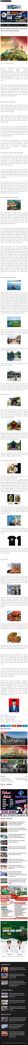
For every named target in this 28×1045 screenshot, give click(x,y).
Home (3, 25)
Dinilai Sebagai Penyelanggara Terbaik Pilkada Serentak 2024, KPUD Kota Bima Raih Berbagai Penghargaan (17, 1034)
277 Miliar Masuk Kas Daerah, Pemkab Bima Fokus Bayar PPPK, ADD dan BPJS (17, 975)
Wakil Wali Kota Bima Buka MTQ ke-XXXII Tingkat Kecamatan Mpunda (17, 847)
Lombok (7, 34)
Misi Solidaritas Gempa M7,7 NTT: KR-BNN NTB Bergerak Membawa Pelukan (17, 1008)
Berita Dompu (16, 33)
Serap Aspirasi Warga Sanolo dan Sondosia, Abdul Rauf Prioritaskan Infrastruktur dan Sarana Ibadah (17, 1019)
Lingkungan (3, 34)
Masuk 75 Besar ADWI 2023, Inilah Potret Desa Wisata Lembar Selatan (13, 755)
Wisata (20, 34)
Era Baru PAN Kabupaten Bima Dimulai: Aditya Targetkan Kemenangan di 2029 (16, 1026)
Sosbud (16, 34)
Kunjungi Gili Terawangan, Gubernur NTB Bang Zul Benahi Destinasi (13, 769)
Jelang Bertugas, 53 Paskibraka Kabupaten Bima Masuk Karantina (17, 968)
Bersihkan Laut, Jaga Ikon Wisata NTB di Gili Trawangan (13, 741)
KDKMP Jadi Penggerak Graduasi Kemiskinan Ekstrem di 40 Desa (17, 1001)
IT (14, 1042)
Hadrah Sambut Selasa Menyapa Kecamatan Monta (16, 841)
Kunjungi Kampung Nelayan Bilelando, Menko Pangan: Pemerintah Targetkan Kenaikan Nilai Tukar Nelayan (17, 874)
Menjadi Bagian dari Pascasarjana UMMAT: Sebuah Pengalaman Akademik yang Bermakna (16, 823)
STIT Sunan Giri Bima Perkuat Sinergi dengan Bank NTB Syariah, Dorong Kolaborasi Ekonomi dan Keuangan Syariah (17, 881)
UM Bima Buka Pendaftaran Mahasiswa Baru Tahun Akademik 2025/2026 (16, 867)
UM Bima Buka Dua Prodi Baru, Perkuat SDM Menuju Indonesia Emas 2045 (17, 995)
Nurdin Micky (23, 1042)
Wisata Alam (24, 34)
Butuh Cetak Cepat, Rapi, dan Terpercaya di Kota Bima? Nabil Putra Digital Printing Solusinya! (17, 861)
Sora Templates (9, 1042)
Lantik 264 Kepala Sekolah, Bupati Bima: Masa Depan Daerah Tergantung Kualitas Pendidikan (16, 836)
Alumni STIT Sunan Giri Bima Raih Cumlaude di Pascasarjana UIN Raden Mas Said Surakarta (17, 830)
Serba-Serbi (12, 34)
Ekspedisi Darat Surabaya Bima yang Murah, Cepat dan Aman (17, 853)
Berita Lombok (23, 33)
